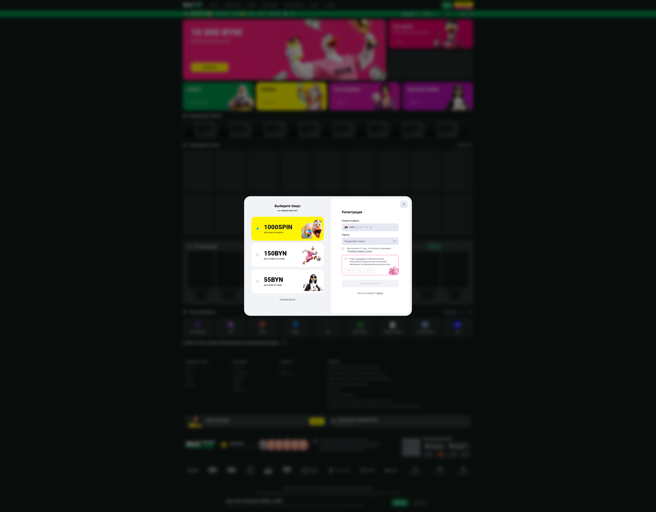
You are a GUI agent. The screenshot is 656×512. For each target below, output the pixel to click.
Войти (380, 293)
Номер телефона (350, 220)
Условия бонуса (287, 299)
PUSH (358, 270)
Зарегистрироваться (370, 283)
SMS (349, 270)
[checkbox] (343, 248)
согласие (360, 259)
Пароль (346, 234)
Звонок (369, 270)
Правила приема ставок (360, 251)
